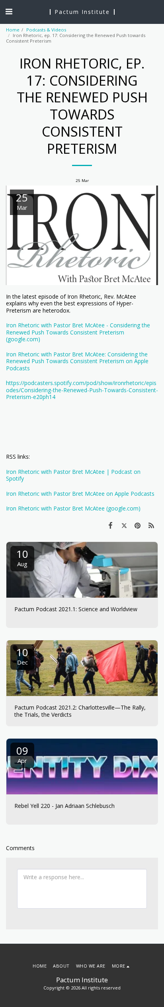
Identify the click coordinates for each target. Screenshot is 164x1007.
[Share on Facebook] (110, 525)
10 (22, 557)
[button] (9, 11)
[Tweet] (124, 525)
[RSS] (151, 525)
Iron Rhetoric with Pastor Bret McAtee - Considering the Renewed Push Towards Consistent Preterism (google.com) (78, 332)
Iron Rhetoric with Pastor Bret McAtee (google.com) (73, 508)
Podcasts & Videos (46, 30)
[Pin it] (137, 525)
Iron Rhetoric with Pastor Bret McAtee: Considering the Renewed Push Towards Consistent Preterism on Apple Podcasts (77, 361)
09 (22, 754)
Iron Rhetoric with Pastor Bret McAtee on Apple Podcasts (80, 493)
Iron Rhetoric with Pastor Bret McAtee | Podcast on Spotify (73, 475)
